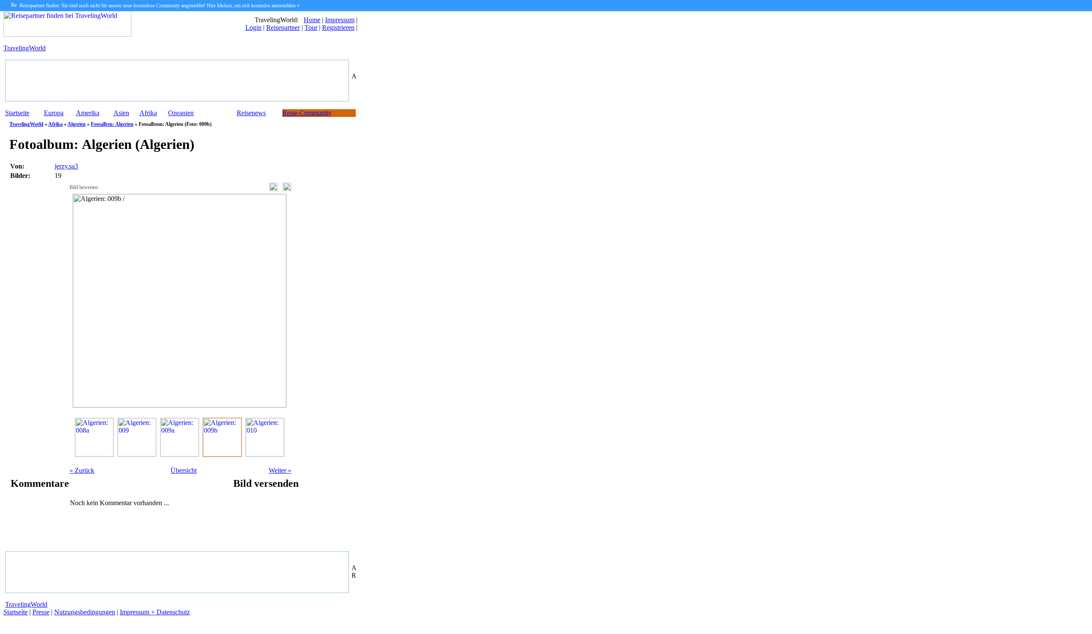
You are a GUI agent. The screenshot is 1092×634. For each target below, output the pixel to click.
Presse (40, 612)
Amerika (87, 112)
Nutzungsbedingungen (84, 612)
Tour (311, 27)
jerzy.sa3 (66, 166)
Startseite (17, 112)
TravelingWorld (24, 48)
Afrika (148, 112)
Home (312, 19)
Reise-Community (306, 112)
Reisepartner (283, 27)
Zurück (82, 470)
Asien (121, 112)
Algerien (76, 124)
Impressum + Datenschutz (155, 612)
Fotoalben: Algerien (112, 124)
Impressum (339, 19)
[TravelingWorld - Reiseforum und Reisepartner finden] (67, 34)
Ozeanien (181, 112)
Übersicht (184, 470)
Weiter (280, 470)
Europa (54, 112)
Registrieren (338, 27)
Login (253, 27)
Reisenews (251, 112)
